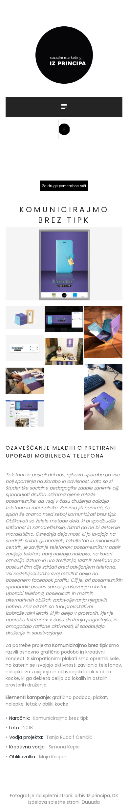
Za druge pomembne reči (64, 185)
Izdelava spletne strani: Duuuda (64, 802)
